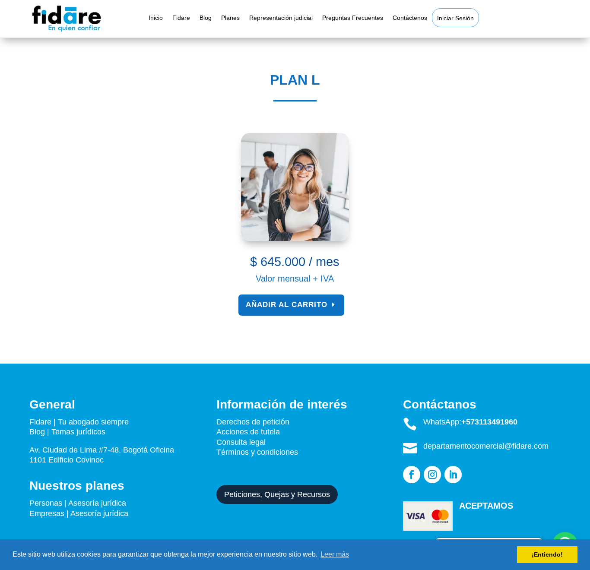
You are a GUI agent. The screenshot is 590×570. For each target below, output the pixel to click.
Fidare (181, 18)
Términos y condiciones (258, 452)
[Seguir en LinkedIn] (453, 474)
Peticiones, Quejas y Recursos (277, 494)
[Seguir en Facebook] (411, 474)
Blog (206, 18)
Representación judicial (281, 18)
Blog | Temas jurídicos (67, 432)
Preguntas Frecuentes (352, 18)
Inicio (156, 18)
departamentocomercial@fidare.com (486, 446)
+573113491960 (489, 422)
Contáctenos (410, 18)
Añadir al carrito (286, 305)
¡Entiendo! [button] (547, 554)
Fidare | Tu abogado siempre (79, 422)
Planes (230, 18)
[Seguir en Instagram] (432, 474)
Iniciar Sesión (455, 18)
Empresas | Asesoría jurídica (78, 513)
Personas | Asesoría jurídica (77, 503)
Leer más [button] (334, 554)
